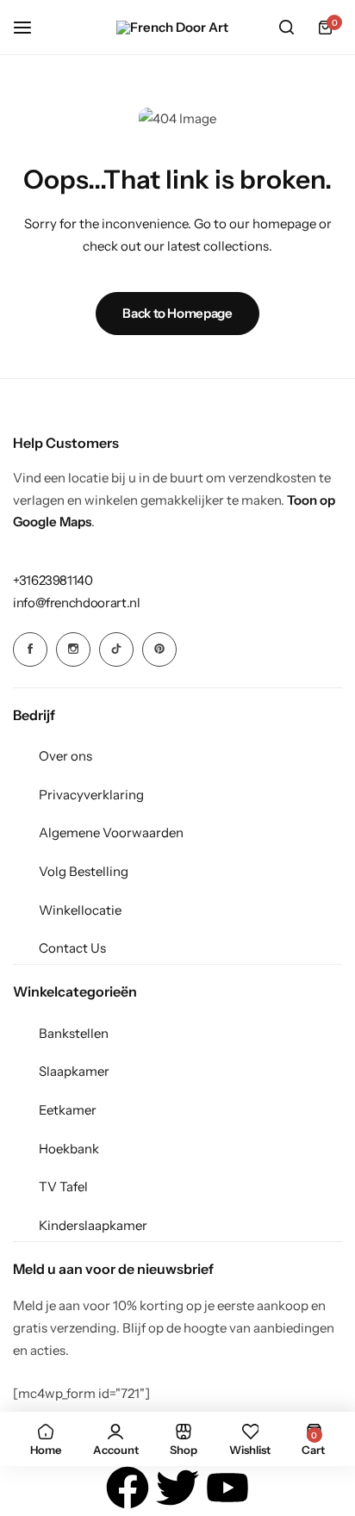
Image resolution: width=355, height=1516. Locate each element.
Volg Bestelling (83, 871)
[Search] (286, 27)
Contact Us (72, 948)
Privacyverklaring (91, 794)
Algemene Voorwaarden (111, 832)
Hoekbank (69, 1148)
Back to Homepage (177, 313)
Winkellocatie (80, 910)
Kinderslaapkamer (93, 1225)
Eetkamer (68, 1110)
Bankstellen (74, 1033)
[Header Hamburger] (31, 27)
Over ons (65, 756)
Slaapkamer (74, 1071)
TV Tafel (63, 1186)
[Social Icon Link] (30, 649)
